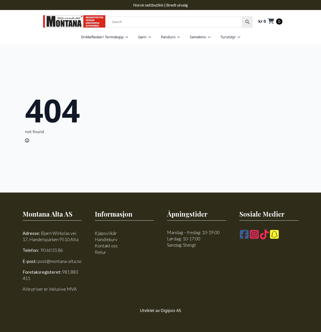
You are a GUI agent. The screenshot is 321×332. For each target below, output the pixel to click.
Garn (142, 37)
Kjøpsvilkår (106, 233)
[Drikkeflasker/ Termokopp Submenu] (128, 37)
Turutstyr (228, 37)
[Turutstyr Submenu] (240, 37)
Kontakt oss (106, 245)
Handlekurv (106, 239)
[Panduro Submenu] (180, 37)
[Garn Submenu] (151, 37)
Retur (100, 252)
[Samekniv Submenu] (210, 37)
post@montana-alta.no (60, 261)
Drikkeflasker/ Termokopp (102, 37)
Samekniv (198, 37)
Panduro (168, 37)
